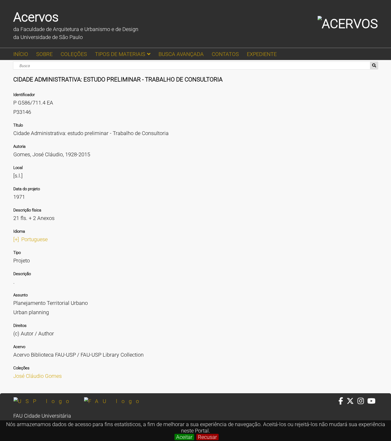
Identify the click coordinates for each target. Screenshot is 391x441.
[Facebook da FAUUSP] (343, 401)
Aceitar (184, 437)
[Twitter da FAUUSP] (352, 401)
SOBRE (44, 54)
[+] (16, 239)
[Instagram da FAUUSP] (362, 401)
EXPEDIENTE (262, 54)
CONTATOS (225, 54)
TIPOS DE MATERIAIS (120, 54)
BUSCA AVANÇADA (181, 54)
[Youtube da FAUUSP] (371, 401)
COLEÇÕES (74, 54)
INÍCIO (20, 54)
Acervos (36, 17)
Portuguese (34, 239)
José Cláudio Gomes (37, 376)
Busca (374, 66)
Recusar (207, 437)
